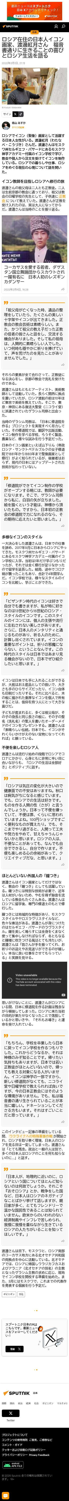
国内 (12, 1403)
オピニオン (9, 1294)
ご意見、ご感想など (40, 1440)
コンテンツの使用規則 (15, 1440)
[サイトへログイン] (56, 26)
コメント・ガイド (12, 1445)
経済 (28, 1403)
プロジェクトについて (15, 1435)
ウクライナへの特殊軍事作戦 (30, 1136)
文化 (21, 1294)
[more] (63, 289)
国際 (4, 1403)
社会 (36, 1403)
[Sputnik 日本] (11, 27)
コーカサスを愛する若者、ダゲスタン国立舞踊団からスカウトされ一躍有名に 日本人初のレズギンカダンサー (34, 274)
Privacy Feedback (39, 1455)
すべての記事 (18, 127)
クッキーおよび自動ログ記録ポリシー (24, 1450)
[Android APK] (13, 1465)
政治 (20, 1403)
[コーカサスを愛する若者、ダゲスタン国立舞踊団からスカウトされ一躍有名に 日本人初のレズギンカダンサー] (34, 239)
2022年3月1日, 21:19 (13, 63)
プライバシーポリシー (15, 1455)
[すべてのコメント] (5, 1495)
